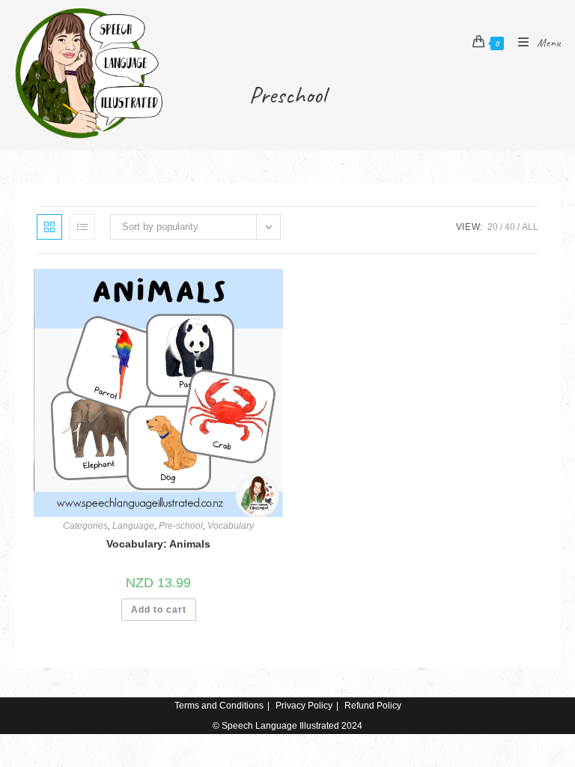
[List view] (82, 227)
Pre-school (181, 526)
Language (133, 526)
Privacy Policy (304, 705)
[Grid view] (49, 227)
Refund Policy (372, 705)
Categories (85, 526)
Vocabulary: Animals (158, 544)
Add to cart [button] (158, 609)
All (530, 227)
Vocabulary (230, 526)
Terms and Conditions (219, 705)
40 (510, 227)
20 (492, 227)
